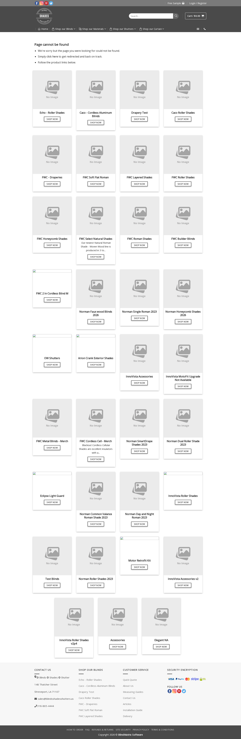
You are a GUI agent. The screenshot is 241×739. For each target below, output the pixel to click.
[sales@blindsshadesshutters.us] (198, 29)
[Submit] (176, 16)
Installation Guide (132, 710)
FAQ (87, 729)
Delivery (127, 716)
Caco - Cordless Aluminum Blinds (97, 685)
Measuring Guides (133, 691)
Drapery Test (86, 691)
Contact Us (129, 698)
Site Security (123, 729)
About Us (128, 685)
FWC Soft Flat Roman (90, 710)
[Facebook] (36, 2)
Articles (127, 704)
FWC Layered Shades (91, 716)
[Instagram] (41, 2)
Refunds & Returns (102, 729)
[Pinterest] (46, 2)
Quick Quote (130, 679)
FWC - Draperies (88, 704)
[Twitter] (51, 2)
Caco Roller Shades (89, 698)
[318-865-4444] (205, 29)
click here (52, 56)
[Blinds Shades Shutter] (48, 16)
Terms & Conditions (162, 729)
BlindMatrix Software (130, 734)
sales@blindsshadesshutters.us (55, 698)
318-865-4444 (45, 706)
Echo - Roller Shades (90, 679)
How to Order (75, 729)
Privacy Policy (141, 729)
